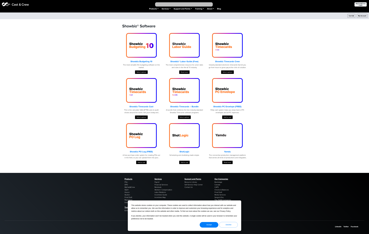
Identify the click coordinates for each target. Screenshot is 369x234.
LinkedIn (338, 226)
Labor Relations (160, 192)
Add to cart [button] (227, 117)
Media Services (220, 195)
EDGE (127, 210)
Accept (209, 225)
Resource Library (190, 182)
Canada (217, 184)
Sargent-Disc (219, 197)
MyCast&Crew (130, 187)
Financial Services (161, 184)
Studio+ (127, 195)
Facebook (354, 226)
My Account (362, 16)
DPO (126, 184)
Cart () (351, 16)
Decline (228, 225)
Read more (184, 72)
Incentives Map (160, 197)
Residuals (158, 187)
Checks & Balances (221, 190)
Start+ (127, 190)
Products (153, 8)
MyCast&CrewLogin (361, 4)
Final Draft (128, 197)
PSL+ (126, 182)
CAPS (216, 187)
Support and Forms (182, 8)
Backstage (218, 182)
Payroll (157, 182)
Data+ (127, 202)
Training (198, 8)
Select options (141, 72)
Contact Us (188, 187)
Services (165, 8)
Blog (219, 8)
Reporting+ (129, 200)
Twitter (346, 226)
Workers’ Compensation (163, 190)
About (209, 8)
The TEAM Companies (222, 200)
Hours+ (127, 192)
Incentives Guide (161, 195)
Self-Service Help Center (193, 184)
